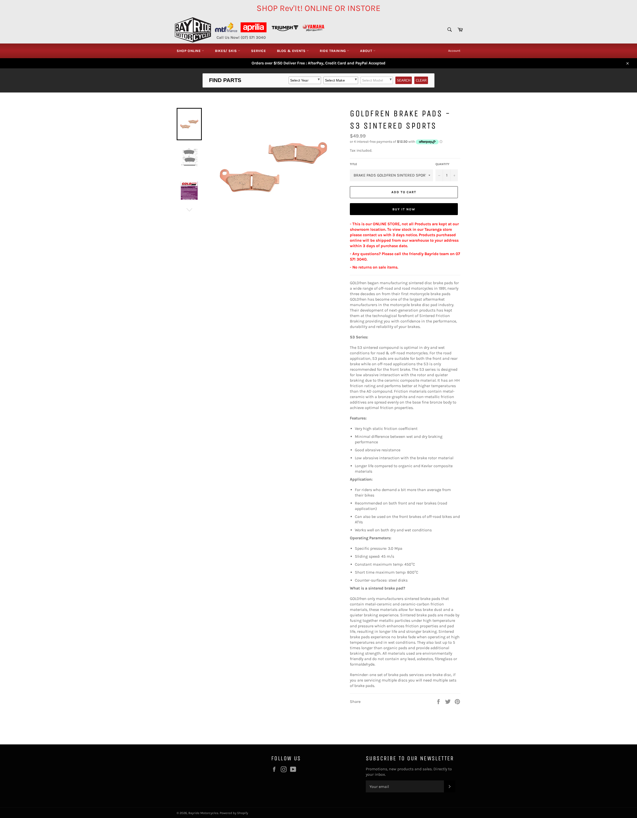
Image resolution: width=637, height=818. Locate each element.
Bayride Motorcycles (203, 813)
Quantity (442, 164)
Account (454, 50)
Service (258, 51)
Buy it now (403, 209)
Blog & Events (292, 51)
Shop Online (189, 51)
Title (353, 164)
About (366, 51)
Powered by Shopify (234, 813)
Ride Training (333, 51)
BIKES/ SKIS (226, 51)
